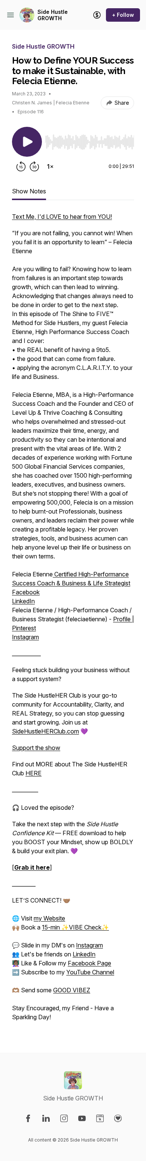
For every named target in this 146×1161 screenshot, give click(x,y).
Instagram (25, 637)
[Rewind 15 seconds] (21, 166)
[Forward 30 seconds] (34, 166)
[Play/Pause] (27, 142)
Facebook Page (89, 963)
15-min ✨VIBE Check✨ (75, 927)
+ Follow (123, 15)
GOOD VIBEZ (71, 990)
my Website (49, 918)
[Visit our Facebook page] (28, 1118)
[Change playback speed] (50, 166)
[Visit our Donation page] (118, 1118)
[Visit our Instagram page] (64, 1118)
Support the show (36, 747)
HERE (33, 773)
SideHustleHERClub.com (45, 731)
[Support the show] (96, 14)
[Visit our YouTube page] (82, 1118)
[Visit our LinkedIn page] (46, 1118)
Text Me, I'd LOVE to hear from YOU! (62, 216)
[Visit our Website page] (100, 1118)
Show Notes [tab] (29, 191)
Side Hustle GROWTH (52, 15)
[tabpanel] (73, 620)
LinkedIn (23, 601)
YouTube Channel (90, 972)
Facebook (26, 592)
